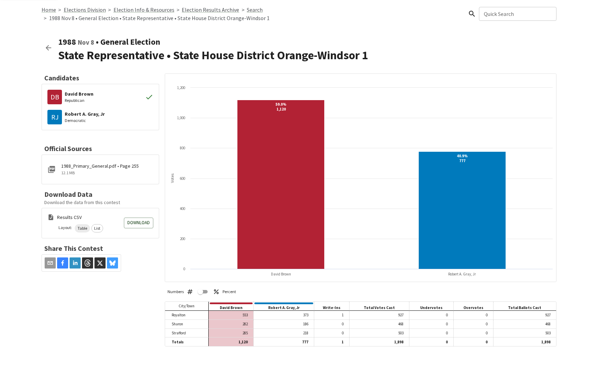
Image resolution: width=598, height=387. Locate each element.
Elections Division (85, 9)
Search (255, 9)
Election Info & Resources (144, 9)
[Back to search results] (48, 48)
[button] (82, 228)
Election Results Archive (210, 9)
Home (49, 9)
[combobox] (517, 14)
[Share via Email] (50, 263)
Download (138, 223)
